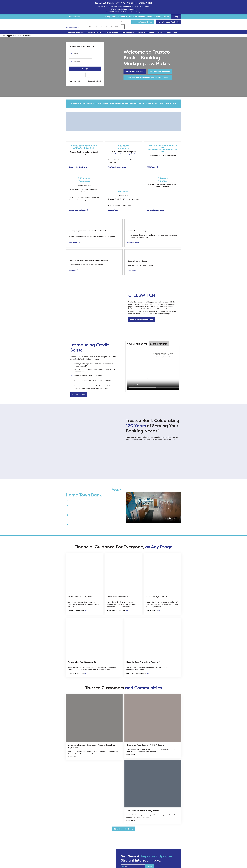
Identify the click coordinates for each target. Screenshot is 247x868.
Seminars (72, 270)
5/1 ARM (114, 9)
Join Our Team (133, 242)
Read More (72, 757)
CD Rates (100, 2)
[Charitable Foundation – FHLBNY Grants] (152, 718)
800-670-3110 (74, 17)
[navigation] (142, 22)
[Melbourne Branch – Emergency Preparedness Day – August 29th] (94, 718)
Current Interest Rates (77, 210)
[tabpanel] (152, 369)
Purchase (126, 6)
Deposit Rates (113, 210)
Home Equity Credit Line (78, 167)
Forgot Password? (74, 81)
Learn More (73, 242)
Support (9, 36)
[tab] (137, 343)
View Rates (131, 270)
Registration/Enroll (94, 81)
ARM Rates (151, 167)
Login (85, 69)
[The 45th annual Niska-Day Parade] (152, 783)
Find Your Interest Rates (117, 167)
